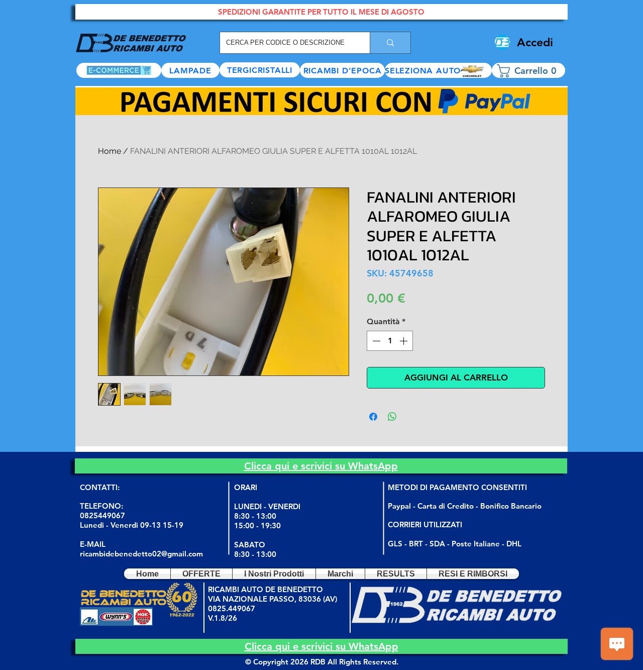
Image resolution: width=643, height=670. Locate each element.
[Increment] (404, 340)
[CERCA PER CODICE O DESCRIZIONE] (390, 42)
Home (109, 151)
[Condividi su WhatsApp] (392, 417)
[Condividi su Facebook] (373, 417)
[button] (438, 70)
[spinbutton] (389, 340)
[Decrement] (375, 340)
